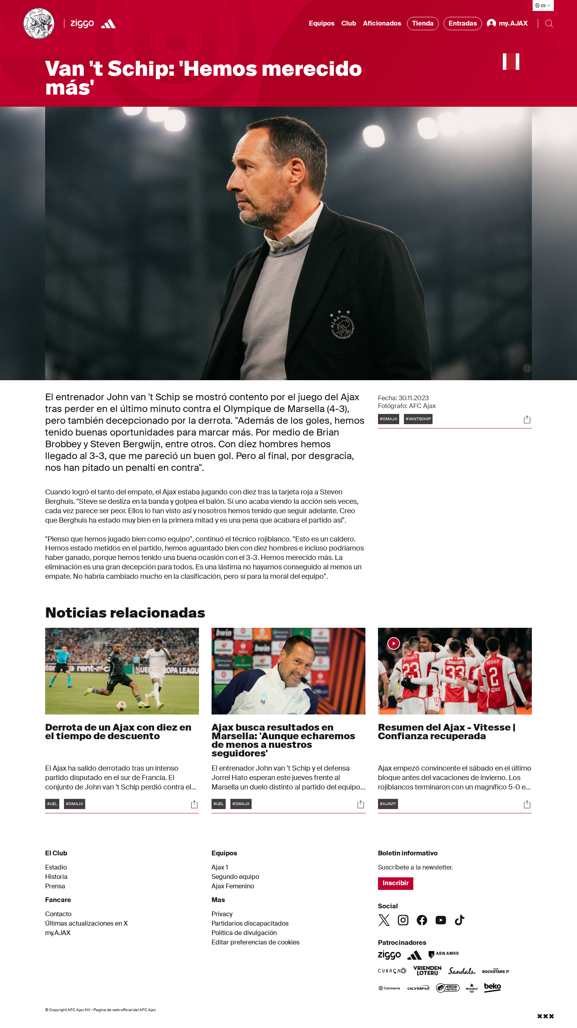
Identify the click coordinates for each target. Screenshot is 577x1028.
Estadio (56, 867)
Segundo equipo (235, 877)
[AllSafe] (448, 988)
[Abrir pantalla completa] (527, 368)
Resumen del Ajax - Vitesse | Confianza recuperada (446, 731)
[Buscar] (549, 23)
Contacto (58, 914)
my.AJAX (58, 933)
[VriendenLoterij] (427, 971)
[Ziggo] (82, 23)
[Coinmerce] (389, 988)
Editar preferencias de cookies (255, 942)
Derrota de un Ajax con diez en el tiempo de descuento (118, 731)
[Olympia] (418, 988)
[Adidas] (108, 23)
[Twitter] (384, 920)
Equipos (321, 23)
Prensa (55, 886)
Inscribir (396, 883)
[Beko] (492, 988)
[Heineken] (472, 988)
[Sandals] (462, 971)
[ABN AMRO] (443, 955)
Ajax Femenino (233, 886)
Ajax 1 (220, 867)
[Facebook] (422, 920)
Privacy (222, 914)
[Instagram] (403, 920)
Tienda (423, 23)
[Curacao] (392, 971)
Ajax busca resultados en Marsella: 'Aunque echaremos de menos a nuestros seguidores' (283, 740)
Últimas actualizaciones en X (86, 924)
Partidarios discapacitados (250, 924)
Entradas (463, 23)
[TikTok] (459, 920)
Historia (56, 877)
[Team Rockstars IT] (495, 971)
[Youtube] (441, 920)
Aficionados (382, 23)
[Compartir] (527, 419)
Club (348, 23)
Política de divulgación (244, 933)
